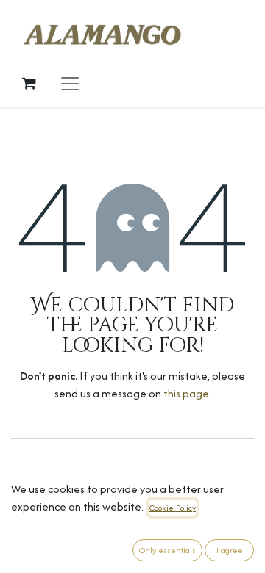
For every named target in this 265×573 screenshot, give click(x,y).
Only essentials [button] (167, 550)
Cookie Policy (172, 507)
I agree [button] (229, 550)
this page (186, 393)
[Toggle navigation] (70, 83)
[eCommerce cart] (28, 83)
